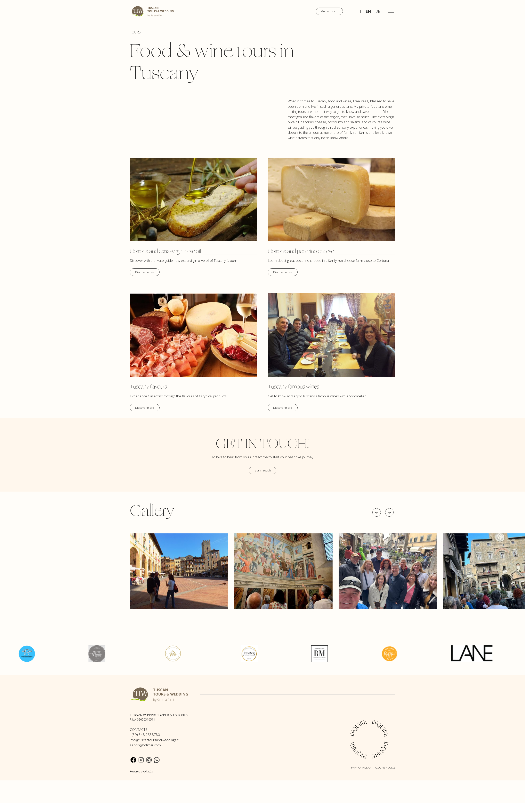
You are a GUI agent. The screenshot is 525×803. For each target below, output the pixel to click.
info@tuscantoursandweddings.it (154, 740)
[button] (376, 512)
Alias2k (148, 771)
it (359, 11)
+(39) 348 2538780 (145, 734)
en (368, 11)
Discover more (144, 272)
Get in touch (329, 11)
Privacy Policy (361, 767)
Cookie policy (385, 767)
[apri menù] (391, 11)
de (377, 11)
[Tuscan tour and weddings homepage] (152, 11)
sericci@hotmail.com (145, 745)
